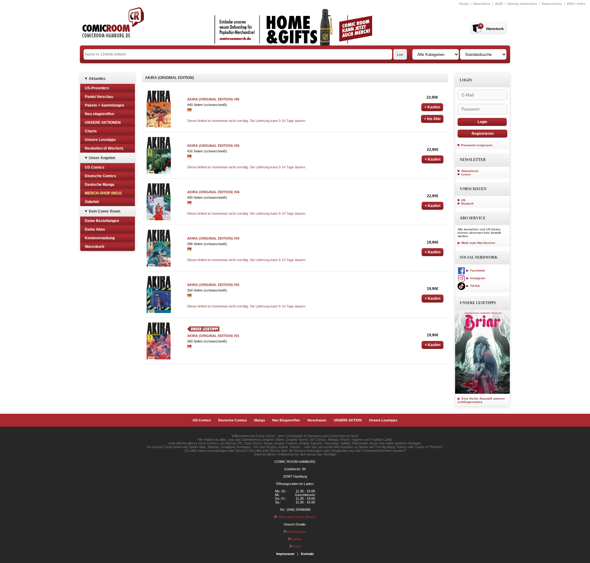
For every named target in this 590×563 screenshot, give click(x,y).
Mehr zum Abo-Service (478, 242)
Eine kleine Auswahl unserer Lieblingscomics (481, 400)
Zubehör (92, 202)
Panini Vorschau (99, 97)
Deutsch (467, 203)
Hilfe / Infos (576, 4)
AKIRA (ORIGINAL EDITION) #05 (213, 145)
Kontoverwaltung (100, 238)
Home (464, 4)
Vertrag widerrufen (522, 4)
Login (482, 122)
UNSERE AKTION (348, 420)
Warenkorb (94, 246)
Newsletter (481, 4)
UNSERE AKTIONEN (103, 122)
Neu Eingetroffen (286, 420)
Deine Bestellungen (102, 221)
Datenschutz (552, 4)
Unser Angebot (102, 158)
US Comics (94, 167)
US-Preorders (97, 88)
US (463, 200)
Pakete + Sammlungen (104, 105)
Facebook (477, 270)
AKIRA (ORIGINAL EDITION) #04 (213, 192)
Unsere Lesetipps (100, 140)
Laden (297, 539)
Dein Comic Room (104, 211)
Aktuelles (97, 78)
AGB (499, 4)
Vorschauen (316, 420)
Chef (297, 546)
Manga (259, 420)
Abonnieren (469, 171)
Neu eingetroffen (99, 114)
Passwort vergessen (476, 145)
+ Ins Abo (432, 119)
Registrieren (483, 133)
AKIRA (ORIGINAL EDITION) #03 (213, 238)
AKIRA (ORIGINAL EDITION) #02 (213, 285)
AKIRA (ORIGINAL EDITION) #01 (213, 336)
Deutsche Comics (100, 176)
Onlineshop (296, 532)
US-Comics (202, 420)
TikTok (474, 285)
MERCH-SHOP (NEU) (103, 193)
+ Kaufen (432, 107)
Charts (91, 131)
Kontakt (307, 554)
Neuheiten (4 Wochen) (104, 148)
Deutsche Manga (99, 184)
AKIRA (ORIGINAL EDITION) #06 (213, 99)
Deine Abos (95, 229)
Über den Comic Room (297, 517)
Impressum (285, 554)
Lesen (465, 174)
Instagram (477, 278)
